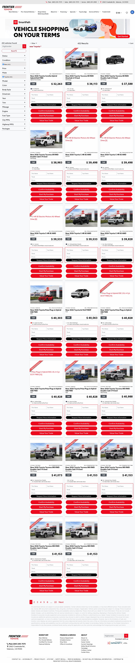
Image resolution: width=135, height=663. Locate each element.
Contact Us (84, 640)
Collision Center (86, 650)
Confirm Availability (46, 111)
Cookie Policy (85, 652)
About (84, 635)
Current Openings (87, 644)
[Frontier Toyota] (12, 7)
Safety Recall (60, 659)
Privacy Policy (39, 659)
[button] (14, 11)
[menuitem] (14, 64)
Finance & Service (68, 635)
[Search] (24, 46)
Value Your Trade (46, 120)
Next (61, 601)
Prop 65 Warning (74, 659)
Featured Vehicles (44, 644)
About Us (84, 638)
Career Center (85, 642)
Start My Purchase (46, 115)
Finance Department (66, 638)
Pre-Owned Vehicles (45, 640)
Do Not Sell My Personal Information (97, 659)
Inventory (43, 635)
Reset (13, 51)
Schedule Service (65, 640)
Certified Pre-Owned (45, 642)
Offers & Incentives (66, 644)
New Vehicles (43, 638)
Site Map (50, 659)
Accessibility (27, 659)
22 (55, 601)
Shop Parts (63, 642)
